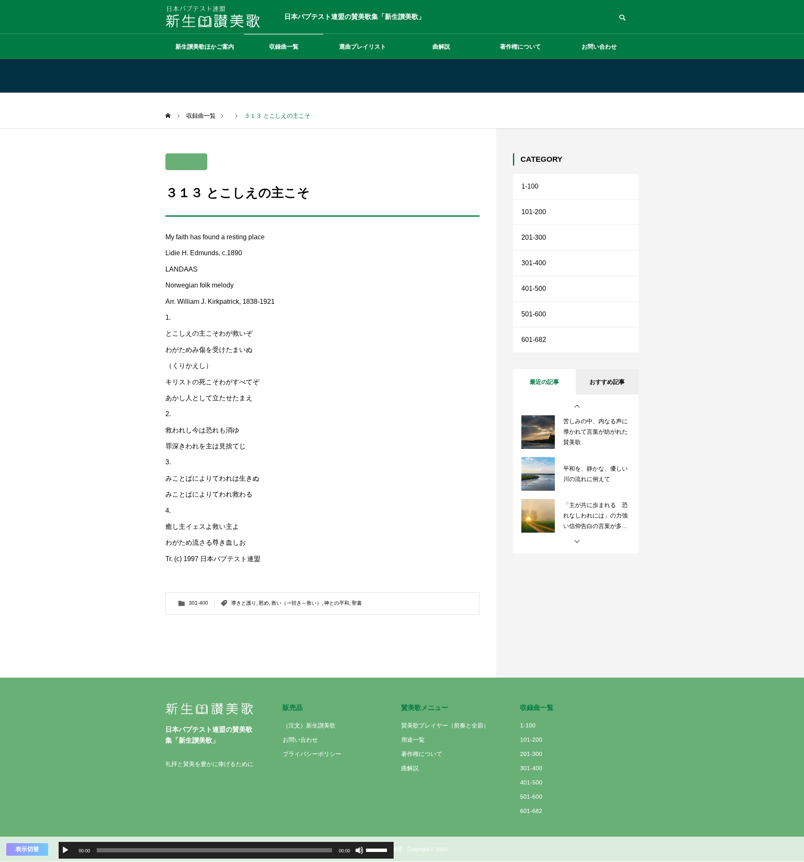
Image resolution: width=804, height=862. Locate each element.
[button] (577, 406)
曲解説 (441, 46)
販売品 (293, 707)
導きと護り (243, 603)
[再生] (65, 850)
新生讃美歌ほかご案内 (204, 46)
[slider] (377, 849)
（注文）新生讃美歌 (309, 725)
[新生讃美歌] (218, 17)
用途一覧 (413, 739)
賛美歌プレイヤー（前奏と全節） (445, 725)
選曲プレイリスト (362, 46)
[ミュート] (359, 850)
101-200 (533, 211)
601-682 (533, 339)
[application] (226, 850)
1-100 (530, 186)
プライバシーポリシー (312, 754)
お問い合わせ (599, 46)
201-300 (533, 237)
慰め (264, 603)
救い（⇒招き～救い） (296, 603)
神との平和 (336, 603)
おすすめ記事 (607, 381)
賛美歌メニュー (424, 707)
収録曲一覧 (284, 46)
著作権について (520, 46)
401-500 (533, 288)
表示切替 (27, 849)
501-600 (533, 314)
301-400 (198, 603)
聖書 (357, 603)
